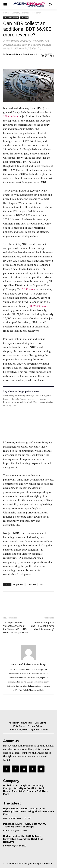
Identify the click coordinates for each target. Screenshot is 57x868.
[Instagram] (15, 769)
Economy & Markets (20, 12)
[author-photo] (28, 659)
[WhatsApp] (21, 61)
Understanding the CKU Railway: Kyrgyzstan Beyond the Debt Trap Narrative (23, 839)
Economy (36, 12)
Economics (31, 584)
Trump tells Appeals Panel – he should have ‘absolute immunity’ (42, 626)
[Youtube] (41, 769)
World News (9, 818)
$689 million (10, 116)
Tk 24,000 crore (38, 306)
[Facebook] (6, 61)
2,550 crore (28, 289)
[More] (50, 61)
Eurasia (7, 846)
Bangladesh (18, 584)
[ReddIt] (35, 61)
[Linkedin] (28, 61)
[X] (13, 61)
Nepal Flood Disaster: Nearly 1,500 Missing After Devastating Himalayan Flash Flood (28, 811)
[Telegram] (43, 61)
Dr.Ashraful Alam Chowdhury (19, 54)
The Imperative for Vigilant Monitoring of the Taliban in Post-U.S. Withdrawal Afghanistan (15, 627)
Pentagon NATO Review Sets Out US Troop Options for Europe (24, 825)
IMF (41, 584)
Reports (7, 831)
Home (6, 12)
